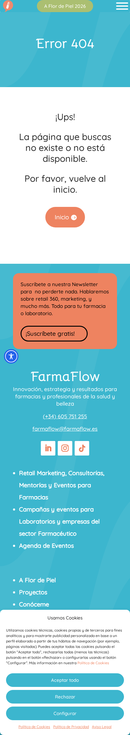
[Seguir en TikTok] (82, 448)
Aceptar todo (65, 680)
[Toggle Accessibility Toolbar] (11, 356)
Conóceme (34, 604)
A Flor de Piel (37, 580)
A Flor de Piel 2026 (65, 6)
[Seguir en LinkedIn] (48, 448)
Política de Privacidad (71, 726)
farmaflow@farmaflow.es (65, 428)
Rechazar (65, 697)
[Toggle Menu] (122, 6)
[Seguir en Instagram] (65, 448)
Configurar (65, 713)
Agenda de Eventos (46, 545)
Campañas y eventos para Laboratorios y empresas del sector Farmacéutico (59, 521)
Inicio (62, 217)
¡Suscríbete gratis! (50, 333)
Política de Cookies (93, 663)
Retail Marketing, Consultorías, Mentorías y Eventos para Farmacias (61, 485)
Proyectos (33, 592)
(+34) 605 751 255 (65, 416)
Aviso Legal (102, 726)
